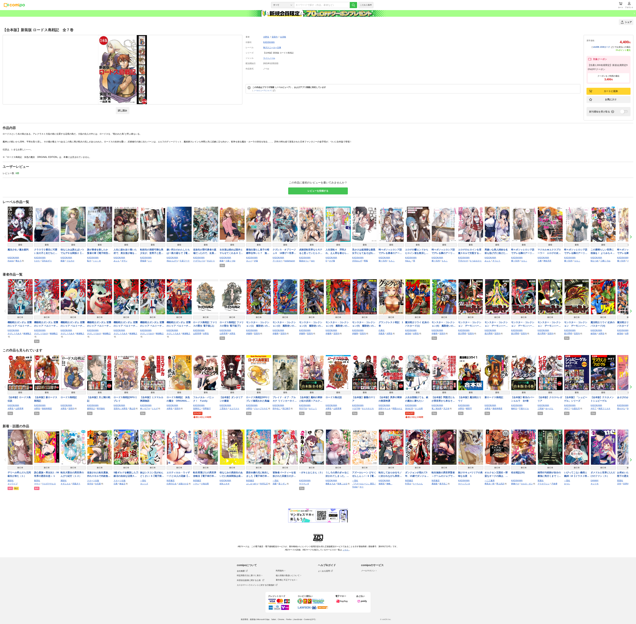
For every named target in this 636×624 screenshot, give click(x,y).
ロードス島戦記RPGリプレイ (125, 399)
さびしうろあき (15, 333)
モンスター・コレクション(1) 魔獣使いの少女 (258, 324)
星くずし (282, 484)
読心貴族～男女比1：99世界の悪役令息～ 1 (46, 474)
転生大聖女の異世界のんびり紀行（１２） (72, 474)
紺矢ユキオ (225, 484)
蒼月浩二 (443, 484)
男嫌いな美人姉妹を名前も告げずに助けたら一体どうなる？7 (496, 251)
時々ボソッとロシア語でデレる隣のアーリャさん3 (575, 251)
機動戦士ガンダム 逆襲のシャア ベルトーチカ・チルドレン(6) (73, 324)
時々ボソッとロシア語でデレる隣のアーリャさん (443, 251)
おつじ (567, 484)
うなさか (70, 261)
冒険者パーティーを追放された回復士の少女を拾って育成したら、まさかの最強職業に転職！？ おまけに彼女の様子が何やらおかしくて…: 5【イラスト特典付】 (285, 474)
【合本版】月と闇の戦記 (98, 399)
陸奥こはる (342, 484)
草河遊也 (101, 408)
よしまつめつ (252, 484)
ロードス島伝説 (334, 397)
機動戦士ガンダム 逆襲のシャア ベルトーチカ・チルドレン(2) (20, 324)
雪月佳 (90, 484)
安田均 (275, 37)
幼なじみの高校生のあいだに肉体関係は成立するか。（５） (231, 474)
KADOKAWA (269, 42)
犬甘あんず (357, 261)
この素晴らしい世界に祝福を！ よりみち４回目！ (603, 251)
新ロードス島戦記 (494, 397)
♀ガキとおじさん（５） (311, 472)
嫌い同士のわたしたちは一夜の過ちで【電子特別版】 (178, 251)
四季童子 (207, 408)
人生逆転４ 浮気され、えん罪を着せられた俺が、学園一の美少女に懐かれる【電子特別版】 (337, 251)
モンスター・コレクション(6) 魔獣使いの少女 (443, 324)
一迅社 (143, 480)
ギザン (124, 261)
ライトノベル (269, 58)
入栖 (540, 261)
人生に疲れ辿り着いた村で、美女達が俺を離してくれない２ (125, 251)
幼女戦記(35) (518, 472)
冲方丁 (567, 408)
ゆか (313, 261)
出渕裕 (283, 37)
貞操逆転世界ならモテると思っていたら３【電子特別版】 (310, 251)
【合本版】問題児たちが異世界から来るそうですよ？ (443, 399)
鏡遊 (63, 261)
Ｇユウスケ (234, 408)
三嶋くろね (605, 261)
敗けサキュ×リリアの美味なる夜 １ (470, 474)
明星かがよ (397, 408)
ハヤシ (196, 484)
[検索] (353, 5)
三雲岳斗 (224, 408)
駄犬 (89, 261)
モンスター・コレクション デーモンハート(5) (575, 324)
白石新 (98, 484)
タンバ (249, 261)
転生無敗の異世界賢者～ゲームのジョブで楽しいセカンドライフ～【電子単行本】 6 (443, 474)
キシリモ (595, 484)
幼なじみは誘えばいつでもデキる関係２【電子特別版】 (72, 251)
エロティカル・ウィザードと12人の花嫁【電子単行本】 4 (178, 474)
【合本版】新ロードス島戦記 (45, 399)
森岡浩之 (91, 408)
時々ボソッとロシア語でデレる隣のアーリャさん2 (522, 251)
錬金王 (122, 484)
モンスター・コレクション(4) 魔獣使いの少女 (337, 324)
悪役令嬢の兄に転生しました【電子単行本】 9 (258, 474)
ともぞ (155, 408)
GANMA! (594, 480)
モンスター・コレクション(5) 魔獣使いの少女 (364, 324)
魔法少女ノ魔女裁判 (18, 249)
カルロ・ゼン (527, 484)
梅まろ (19, 261)
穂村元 (514, 408)
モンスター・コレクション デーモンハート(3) (522, 324)
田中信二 (277, 408)
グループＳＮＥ (261, 408)
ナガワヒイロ (199, 261)
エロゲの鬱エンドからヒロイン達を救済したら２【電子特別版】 (416, 251)
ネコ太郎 (419, 408)
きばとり (211, 261)
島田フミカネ (604, 408)
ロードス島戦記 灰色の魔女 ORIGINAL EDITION (178, 399)
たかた (37, 261)
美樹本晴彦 (47, 408)
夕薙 (256, 261)
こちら (346, 550)
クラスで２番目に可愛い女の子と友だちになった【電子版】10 (45, 251)
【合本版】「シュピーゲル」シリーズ (575, 399)
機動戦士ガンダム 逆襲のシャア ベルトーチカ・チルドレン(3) (179, 324)
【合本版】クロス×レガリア (550, 399)
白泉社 (382, 330)
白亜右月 (576, 408)
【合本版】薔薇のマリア (363, 399)
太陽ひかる (183, 484)
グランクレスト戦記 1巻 (391, 324)
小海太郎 (205, 484)
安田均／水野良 (121, 408)
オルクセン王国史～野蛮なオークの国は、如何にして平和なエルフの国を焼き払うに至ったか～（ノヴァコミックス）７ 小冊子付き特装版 (497, 474)
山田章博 (197, 333)
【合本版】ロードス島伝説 (19, 399)
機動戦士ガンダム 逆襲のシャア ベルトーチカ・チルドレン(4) (99, 324)
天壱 (619, 484)
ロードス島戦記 (69, 397)
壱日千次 (303, 408)
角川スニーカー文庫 (272, 47)
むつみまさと (476, 261)
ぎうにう (496, 261)
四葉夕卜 (76, 484)
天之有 (446, 408)
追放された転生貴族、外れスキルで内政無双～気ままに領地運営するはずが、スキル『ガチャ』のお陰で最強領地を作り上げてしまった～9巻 (98, 474)
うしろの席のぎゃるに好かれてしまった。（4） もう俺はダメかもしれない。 (338, 474)
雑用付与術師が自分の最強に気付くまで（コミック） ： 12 (549, 474)
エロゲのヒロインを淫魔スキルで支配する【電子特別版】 (469, 251)
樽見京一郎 (490, 484)
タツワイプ (13, 484)
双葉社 (541, 480)
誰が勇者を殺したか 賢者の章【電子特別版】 (98, 251)
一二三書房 (490, 480)
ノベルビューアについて (263, 90)
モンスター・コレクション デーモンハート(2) (496, 324)
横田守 (469, 408)
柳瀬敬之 (27, 333)
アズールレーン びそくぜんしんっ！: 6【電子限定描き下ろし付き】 (364, 474)
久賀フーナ (185, 261)
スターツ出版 (93, 480)
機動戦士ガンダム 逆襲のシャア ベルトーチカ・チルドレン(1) (126, 324)
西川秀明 (462, 333)
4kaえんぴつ (172, 261)
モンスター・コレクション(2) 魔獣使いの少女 (284, 324)
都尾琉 (382, 484)
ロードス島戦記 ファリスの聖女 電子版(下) (232, 324)
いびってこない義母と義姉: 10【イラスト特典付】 (576, 474)
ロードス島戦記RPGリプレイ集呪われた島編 (258, 399)
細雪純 (408, 333)
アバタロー (278, 261)
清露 (275, 484)
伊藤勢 (249, 333)
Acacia (11, 261)
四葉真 (382, 333)
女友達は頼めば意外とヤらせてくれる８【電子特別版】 (231, 251)
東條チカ (515, 484)
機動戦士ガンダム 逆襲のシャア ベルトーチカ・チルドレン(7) (46, 324)
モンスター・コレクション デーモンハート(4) (549, 324)
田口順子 (286, 408)
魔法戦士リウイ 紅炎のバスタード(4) (603, 324)
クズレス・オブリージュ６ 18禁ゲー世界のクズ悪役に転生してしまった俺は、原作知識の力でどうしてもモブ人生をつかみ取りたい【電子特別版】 (284, 251)
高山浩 (132, 408)
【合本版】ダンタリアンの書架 (231, 399)
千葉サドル (524, 408)
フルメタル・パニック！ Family (203, 399)
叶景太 (408, 484)
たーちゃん (418, 484)
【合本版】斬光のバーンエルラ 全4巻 (522, 399)
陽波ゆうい (304, 261)
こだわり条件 (366, 5)
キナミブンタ (464, 484)
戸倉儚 (554, 484)
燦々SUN (383, 261)
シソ (150, 261)
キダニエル (66, 484)
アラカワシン (544, 484)
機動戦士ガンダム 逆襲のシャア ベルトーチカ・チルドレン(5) (152, 324)
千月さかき (463, 261)
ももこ (392, 261)
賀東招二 (197, 408)
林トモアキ (145, 408)
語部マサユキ (385, 408)
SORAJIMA (628, 484)
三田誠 (541, 408)
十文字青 (356, 408)
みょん (117, 261)
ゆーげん (549, 408)
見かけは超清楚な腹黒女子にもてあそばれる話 (363, 251)
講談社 (11, 480)
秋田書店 (171, 480)
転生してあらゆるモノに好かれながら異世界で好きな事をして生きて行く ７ (390, 474)
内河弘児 (264, 484)
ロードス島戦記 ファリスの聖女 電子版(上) (205, 324)
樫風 (366, 261)
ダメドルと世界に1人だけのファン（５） (603, 474)
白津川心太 (172, 484)
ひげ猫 (332, 261)
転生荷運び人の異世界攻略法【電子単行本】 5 (205, 474)
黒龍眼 (435, 484)
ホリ (362, 487)
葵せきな (621, 408)
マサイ (37, 484)
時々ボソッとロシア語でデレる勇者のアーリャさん (390, 251)
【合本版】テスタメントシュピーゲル (602, 399)
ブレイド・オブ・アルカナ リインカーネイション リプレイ (285, 399)
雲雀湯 (143, 261)
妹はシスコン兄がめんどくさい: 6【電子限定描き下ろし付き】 (152, 474)
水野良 (266, 37)
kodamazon (289, 261)
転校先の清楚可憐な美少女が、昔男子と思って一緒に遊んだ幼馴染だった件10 (151, 251)
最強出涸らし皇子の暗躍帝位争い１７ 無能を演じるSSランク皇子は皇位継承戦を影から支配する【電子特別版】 (258, 251)
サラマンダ (304, 484)
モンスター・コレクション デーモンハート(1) (469, 324)
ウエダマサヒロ (49, 484)
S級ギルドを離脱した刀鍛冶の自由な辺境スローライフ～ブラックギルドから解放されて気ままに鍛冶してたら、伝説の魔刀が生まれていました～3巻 (126, 474)
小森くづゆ (230, 261)
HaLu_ (408, 261)
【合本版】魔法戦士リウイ (469, 399)
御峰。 (389, 484)
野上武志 (500, 484)
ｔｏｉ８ (97, 261)
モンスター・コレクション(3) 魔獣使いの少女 (311, 324)
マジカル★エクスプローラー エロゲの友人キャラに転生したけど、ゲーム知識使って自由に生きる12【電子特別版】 (549, 251)
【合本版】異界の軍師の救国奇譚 (390, 399)
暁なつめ (595, 261)
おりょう (313, 408)
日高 (116, 484)
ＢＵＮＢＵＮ (368, 408)
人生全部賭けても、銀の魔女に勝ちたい (416, 399)
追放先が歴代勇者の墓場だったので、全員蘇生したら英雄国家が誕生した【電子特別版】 (204, 251)
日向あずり (47, 261)
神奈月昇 (547, 261)
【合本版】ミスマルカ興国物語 (151, 399)
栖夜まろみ (331, 484)
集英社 (37, 480)
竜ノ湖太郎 (437, 408)
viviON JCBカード (601, 47)
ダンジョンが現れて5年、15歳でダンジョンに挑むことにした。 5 (417, 474)
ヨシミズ (144, 484)
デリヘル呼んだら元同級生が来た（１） (19, 474)
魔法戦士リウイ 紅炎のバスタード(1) (417, 324)
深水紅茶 (409, 408)
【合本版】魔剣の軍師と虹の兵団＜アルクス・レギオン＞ (310, 399)
